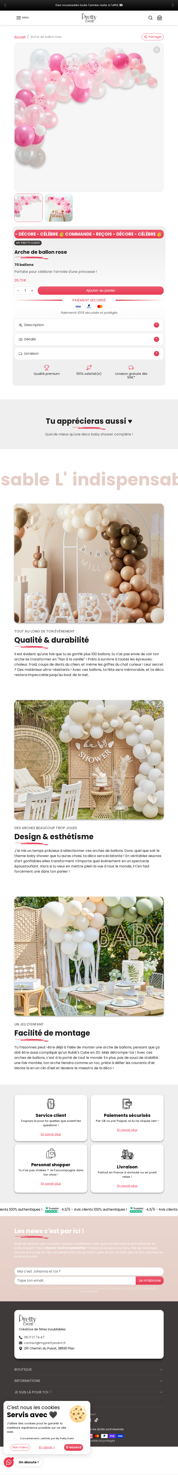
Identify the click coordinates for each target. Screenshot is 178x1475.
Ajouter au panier (100, 290)
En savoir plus (51, 1134)
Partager (155, 37)
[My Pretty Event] (89, 18)
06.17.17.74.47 (34, 1338)
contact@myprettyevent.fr (45, 1343)
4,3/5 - (56, 1209)
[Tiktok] (96, 1420)
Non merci (20, 1447)
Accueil (19, 37)
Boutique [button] (23, 1369)
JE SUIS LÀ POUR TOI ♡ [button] (33, 1392)
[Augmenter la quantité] (32, 291)
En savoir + (47, 1447)
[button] (22, 18)
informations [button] (27, 1381)
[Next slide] (162, 444)
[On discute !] (8, 1462)
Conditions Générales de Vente (116, 1288)
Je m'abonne (149, 1280)
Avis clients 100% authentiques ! (89, 1209)
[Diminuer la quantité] (18, 291)
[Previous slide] (16, 444)
